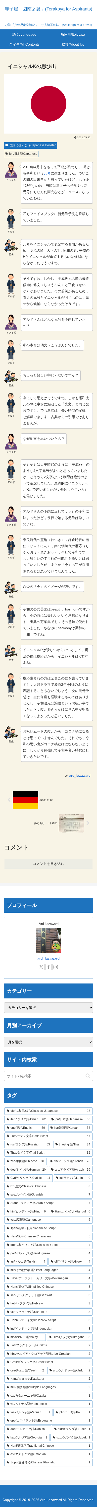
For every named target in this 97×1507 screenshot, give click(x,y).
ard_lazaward (48, 958)
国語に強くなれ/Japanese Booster (32, 145)
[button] (88, 1076)
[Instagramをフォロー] (55, 967)
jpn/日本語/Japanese (23, 153)
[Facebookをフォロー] (48, 967)
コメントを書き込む (48, 864)
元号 (47, 173)
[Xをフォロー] (41, 967)
